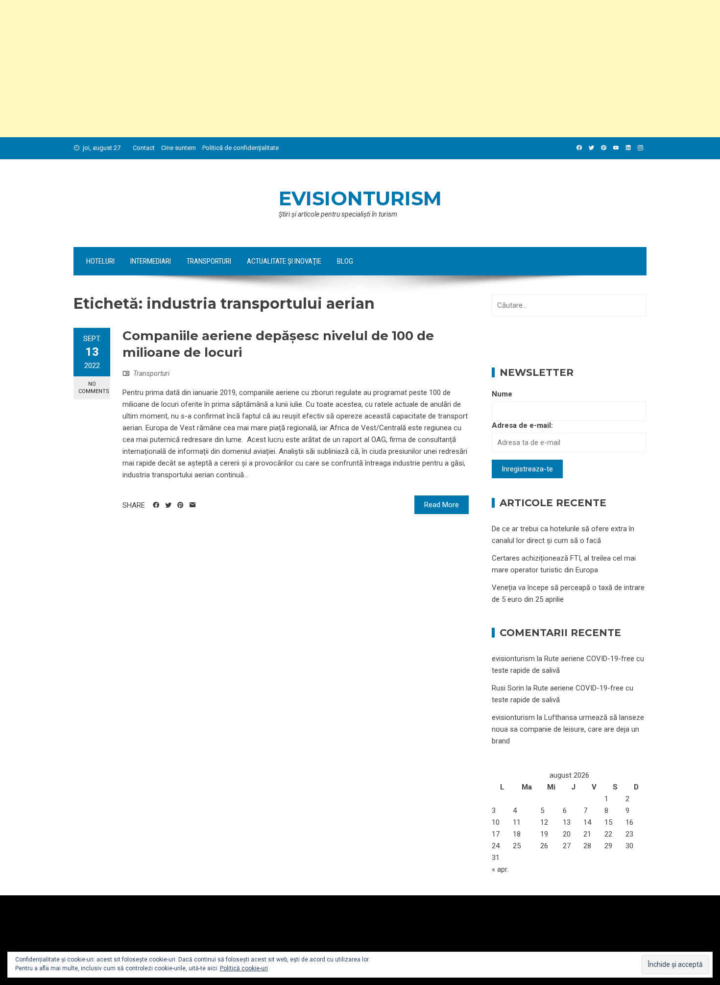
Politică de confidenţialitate (240, 147)
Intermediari (150, 261)
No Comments (93, 387)
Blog (345, 261)
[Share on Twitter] (168, 505)
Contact (144, 147)
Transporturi (209, 261)
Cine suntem (178, 147)
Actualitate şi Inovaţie (284, 261)
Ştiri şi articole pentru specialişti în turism (338, 214)
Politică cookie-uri (244, 968)
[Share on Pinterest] (180, 505)
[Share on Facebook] (156, 505)
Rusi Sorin (508, 688)
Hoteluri (100, 261)
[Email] (193, 505)
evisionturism (360, 198)
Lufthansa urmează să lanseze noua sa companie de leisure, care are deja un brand (568, 729)
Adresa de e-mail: (522, 425)
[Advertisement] (294, 68)
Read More (441, 504)
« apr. (500, 869)
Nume (502, 394)
